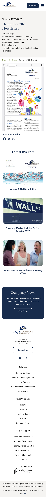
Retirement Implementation (23, 386)
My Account (33, 5)
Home (4, 60)
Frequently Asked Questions (23, 445)
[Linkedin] (13, 139)
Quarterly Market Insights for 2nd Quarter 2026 (23, 230)
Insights (23, 404)
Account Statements (23, 441)
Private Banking (23, 372)
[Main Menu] (42, 6)
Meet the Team (23, 413)
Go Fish (23, 494)
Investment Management (23, 377)
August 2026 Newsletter (23, 189)
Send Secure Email (23, 450)
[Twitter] (9, 139)
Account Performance (23, 436)
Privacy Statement (23, 454)
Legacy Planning (23, 382)
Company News (23, 423)
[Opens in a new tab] (19, 358)
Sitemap (23, 459)
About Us (23, 409)
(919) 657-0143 (23, 339)
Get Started (23, 418)
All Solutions (23, 391)
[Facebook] (4, 139)
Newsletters (12, 60)
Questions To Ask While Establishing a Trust (23, 272)
